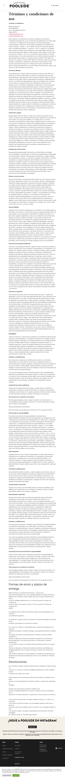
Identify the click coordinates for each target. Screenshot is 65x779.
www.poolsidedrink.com (16, 36)
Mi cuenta (18, 745)
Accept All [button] (15, 775)
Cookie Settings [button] (7, 775)
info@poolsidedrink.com (16, 34)
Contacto (5, 758)
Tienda (4, 752)
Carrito (17, 748)
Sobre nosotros (7, 748)
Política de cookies (18, 752)
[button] (4, 5)
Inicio (4, 745)
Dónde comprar (7, 755)
